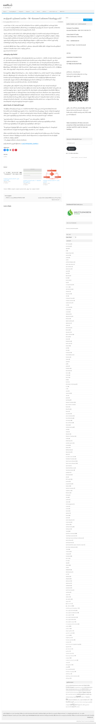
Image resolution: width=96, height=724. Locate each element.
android (67, 255)
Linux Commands (69, 415)
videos (67, 565)
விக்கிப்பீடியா (68, 673)
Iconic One (79, 721)
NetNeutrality (68, 449)
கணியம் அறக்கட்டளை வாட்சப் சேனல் (79, 157)
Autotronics (68, 268)
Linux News (68, 420)
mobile (67, 438)
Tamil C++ (83, 697)
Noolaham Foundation (70, 458)
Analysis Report (69, 253)
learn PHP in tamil (69, 692)
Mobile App (68, 440)
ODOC (80, 692)
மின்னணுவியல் (69, 664)
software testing (69, 526)
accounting (68, 246)
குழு (33, 11)
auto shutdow (69, 266)
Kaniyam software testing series (84, 690)
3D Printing (68, 243)
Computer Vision (69, 298)
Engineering (68, 341)
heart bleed (68, 370)
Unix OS (67, 558)
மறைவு (67, 662)
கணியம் (7, 4)
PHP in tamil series (74, 694)
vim (66, 567)
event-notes (68, 343)
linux (73, 692)
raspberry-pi (68, 490)
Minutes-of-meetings (70, 436)
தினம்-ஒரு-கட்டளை (80, 704)
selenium (67, 513)
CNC (67, 295)
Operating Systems (70, 470)
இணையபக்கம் (68, 603)
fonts (67, 350)
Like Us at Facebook (71, 222)
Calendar (68, 291)
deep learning (68, 316)
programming (68, 483)
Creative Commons (70, 300)
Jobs (67, 395)
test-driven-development (71, 547)
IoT (66, 386)
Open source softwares (70, 463)
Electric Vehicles (69, 334)
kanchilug (68, 400)
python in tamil (85, 694)
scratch (67, 506)
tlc (67, 699)
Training (67, 553)
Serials (67, 515)
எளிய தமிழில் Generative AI (71, 617)
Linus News (68, 413)
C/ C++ (67, 286)
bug (66, 282)
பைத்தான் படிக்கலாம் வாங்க (21, 188)
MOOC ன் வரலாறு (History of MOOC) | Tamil (15, 197)
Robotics (68, 492)
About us (62, 11)
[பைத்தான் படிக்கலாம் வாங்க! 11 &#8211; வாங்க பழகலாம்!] (52, 174)
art (66, 259)
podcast (67, 481)
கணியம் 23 (68, 628)
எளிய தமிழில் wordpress (83, 699)
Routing (67, 495)
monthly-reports (69, 443)
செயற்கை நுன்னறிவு (70, 639)
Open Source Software (70, 461)
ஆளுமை (67, 601)
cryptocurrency (69, 302)
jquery (67, 397)
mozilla (67, 445)
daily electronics (88, 687)
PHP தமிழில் (68, 479)
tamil (78, 696)
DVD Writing (68, 327)
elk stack (67, 336)
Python (9, 188)
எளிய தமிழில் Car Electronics (71, 612)
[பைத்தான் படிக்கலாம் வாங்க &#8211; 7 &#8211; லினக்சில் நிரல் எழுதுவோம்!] (32, 174)
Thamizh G (87, 697)
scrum (67, 508)
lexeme (67, 406)
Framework (68, 352)
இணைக (71, 149)
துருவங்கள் (87, 704)
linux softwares (69, 422)
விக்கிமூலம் (68, 678)
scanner (67, 499)
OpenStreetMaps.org (70, 467)
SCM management (69, 504)
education (68, 332)
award (67, 271)
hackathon (68, 368)
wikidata (67, 576)
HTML (67, 375)
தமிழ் (72, 704)
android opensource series (75, 685)
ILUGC (67, 381)
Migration (68, 433)
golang (67, 366)
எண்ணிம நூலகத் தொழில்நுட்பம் (72, 608)
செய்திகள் (68, 642)
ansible (67, 257)
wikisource (68, 580)
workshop (68, 592)
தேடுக (67, 17)
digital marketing (69, 320)
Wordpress (74, 699)
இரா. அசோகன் (69, 605)
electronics (85, 689)
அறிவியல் (67, 596)
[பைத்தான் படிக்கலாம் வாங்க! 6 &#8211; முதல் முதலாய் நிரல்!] (13, 173)
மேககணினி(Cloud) (69, 669)
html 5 (67, 377)
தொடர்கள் (68, 706)
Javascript (68, 393)
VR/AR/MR (68, 569)
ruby (67, 497)
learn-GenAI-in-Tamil (70, 404)
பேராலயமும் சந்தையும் (70, 655)
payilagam (68, 472)
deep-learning (69, 689)
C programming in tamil (78, 687)
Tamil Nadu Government (71, 535)
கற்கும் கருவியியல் (69, 630)
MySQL (67, 447)
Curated (67, 309)
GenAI (67, 361)
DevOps (67, 318)
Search (87, 19)
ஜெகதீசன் (68, 646)
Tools (67, 549)
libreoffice (68, 409)
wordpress (68, 587)
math (67, 429)
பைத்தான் (13, 188)
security (67, 510)
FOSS (90, 689)
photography (68, 474)
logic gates (76, 692)
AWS (67, 273)
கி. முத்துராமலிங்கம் (9, 21)
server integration (69, 519)
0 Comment (60, 21)
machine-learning (69, 427)
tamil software (69, 540)
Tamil (67, 531)
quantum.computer (70, 488)
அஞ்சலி (67, 594)
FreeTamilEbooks (69, 354)
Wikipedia (70, 699)
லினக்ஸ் (37, 188)
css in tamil (68, 307)
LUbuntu (67, 424)
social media (68, 522)
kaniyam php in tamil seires (72, 690)
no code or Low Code (70, 456)
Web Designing (69, 571)
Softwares (68, 528)
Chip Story (68, 293)
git (66, 363)
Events (67, 345)
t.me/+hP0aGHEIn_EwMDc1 (30, 143)
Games (67, 359)
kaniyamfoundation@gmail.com (76, 74)
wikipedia (68, 578)
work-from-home (69, 590)
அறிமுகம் (4, 11)
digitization (68, 323)
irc (66, 388)
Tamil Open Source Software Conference (74, 538)
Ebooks (67, 329)
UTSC (67, 560)
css (66, 305)
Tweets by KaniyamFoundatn (72, 228)
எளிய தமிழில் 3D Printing (71, 610)
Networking (68, 452)
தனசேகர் (67, 651)
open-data (68, 465)
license (67, 411)
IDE (66, 379)
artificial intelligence (70, 262)
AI (66, 250)
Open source (86, 692)
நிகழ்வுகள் (28, 11)
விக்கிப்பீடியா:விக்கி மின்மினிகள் (72, 676)
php (66, 476)
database (68, 314)
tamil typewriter (69, 542)
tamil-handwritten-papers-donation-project (75, 544)
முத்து (28, 188)
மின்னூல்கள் (21, 11)
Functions (68, 357)
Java (67, 391)
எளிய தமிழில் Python (70, 619)
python (79, 694)
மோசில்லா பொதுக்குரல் (70, 671)
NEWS (67, 454)
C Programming (69, 284)
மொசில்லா (78, 706)
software (68, 524)
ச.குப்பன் (67, 635)
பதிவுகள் (38, 11)
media (67, 431)
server (67, 517)
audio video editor (69, 264)
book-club (68, 280)
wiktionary (68, 583)
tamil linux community (70, 533)
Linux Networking (69, 418)
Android (67, 685)
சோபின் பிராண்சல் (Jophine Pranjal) (73, 644)
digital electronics (76, 689)
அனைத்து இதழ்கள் (12, 11)
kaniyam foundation (70, 402)
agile (67, 248)
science (67, 501)
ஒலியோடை (44, 11)
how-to (67, 372)
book (67, 277)
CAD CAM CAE (69, 289)
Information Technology (71, 384)
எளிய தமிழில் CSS (69, 614)
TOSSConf (68, 551)
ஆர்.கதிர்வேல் (68, 599)
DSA (81, 689)
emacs (67, 338)
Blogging (72, 687)
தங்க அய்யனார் (69, 648)
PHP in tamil (68, 694)
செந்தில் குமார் (68, 637)
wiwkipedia (68, 585)
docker (67, 325)
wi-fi (67, 574)
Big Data (67, 275)
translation (68, 556)
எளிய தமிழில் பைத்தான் (70, 621)
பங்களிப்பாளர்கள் (69, 653)
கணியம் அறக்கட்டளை (53, 11)
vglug (67, 562)
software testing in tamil (71, 696)
